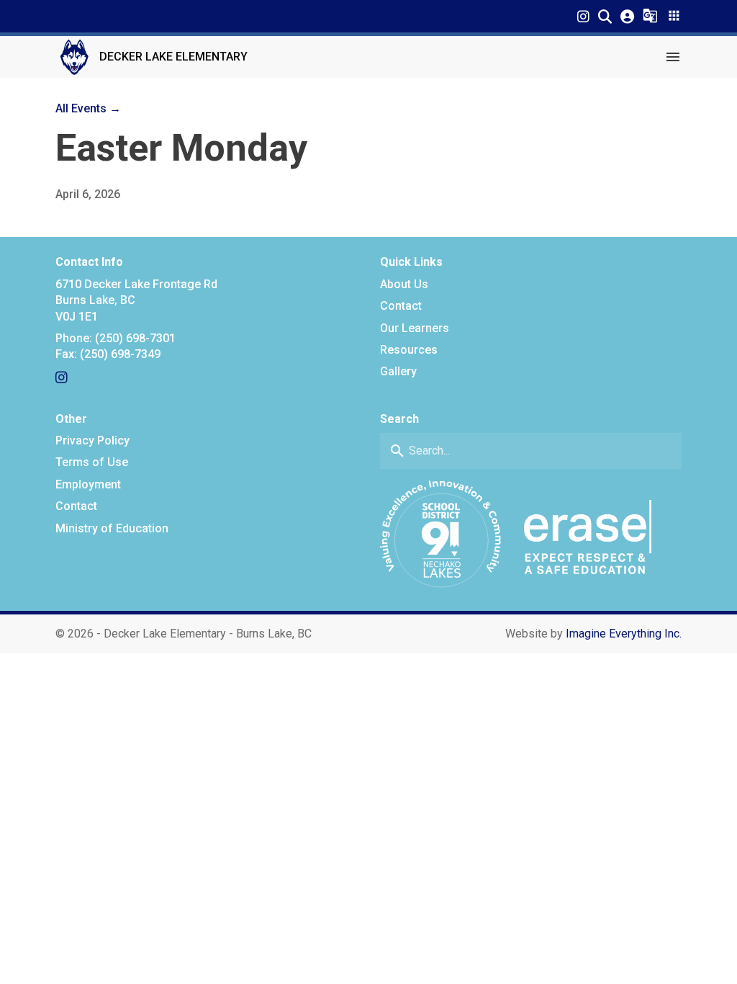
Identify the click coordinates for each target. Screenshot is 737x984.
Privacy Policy (92, 440)
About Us (404, 284)
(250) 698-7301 (135, 338)
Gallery (398, 371)
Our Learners (414, 328)
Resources (409, 350)
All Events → (88, 108)
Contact (401, 306)
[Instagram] (583, 16)
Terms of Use (91, 462)
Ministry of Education (111, 528)
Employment (88, 484)
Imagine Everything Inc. (624, 633)
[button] (605, 16)
